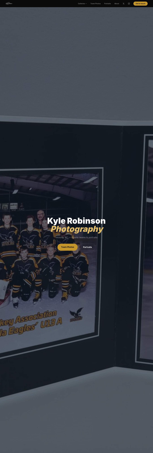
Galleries (81, 3)
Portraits (107, 3)
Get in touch (140, 3)
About (116, 3)
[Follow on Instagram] (129, 3)
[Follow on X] (123, 3)
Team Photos (95, 3)
